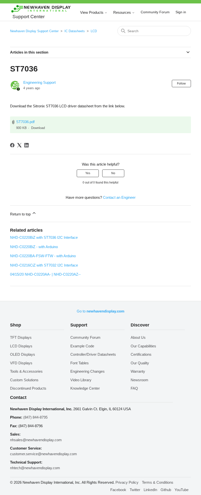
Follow (181, 83)
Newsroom (139, 380)
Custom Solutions (24, 380)
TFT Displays (21, 337)
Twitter (135, 490)
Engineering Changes (87, 371)
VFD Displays (21, 363)
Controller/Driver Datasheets (93, 354)
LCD (94, 31)
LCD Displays (21, 346)
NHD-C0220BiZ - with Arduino (34, 247)
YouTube (181, 490)
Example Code (82, 346)
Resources (122, 12)
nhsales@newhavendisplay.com (36, 440)
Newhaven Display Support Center (34, 31)
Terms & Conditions (157, 482)
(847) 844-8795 (35, 417)
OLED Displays (22, 354)
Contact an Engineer (119, 197)
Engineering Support (39, 82)
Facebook (118, 490)
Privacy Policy (126, 482)
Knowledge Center (85, 388)
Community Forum (155, 12)
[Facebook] (12, 145)
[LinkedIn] (26, 145)
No (113, 173)
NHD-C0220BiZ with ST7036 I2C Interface (44, 237)
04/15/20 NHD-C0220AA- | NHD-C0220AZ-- (45, 274)
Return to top (21, 214)
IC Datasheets (74, 31)
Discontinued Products (28, 388)
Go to (100, 311)
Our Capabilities (143, 346)
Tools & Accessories (26, 371)
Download (38, 128)
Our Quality (140, 363)
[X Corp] (19, 145)
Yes (87, 173)
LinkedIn (150, 490)
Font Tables (79, 363)
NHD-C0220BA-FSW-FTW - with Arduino (43, 256)
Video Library (80, 380)
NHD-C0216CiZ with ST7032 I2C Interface (44, 265)
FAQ (134, 388)
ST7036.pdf (25, 122)
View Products (92, 12)
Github (166, 490)
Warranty (138, 371)
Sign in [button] (181, 12)
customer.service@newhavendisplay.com (43, 454)
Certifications (141, 354)
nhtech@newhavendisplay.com (35, 468)
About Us (138, 337)
